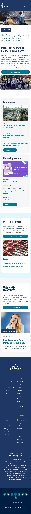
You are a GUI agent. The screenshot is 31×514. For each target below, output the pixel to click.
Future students (9, 379)
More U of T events (10, 204)
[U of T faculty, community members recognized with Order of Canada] (15, 248)
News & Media (20, 379)
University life (20, 407)
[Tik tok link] (22, 494)
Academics (19, 387)
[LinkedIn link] (19, 494)
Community (6, 259)
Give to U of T (20, 384)
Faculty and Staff (9, 387)
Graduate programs (19, 397)
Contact (6, 420)
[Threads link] (16, 497)
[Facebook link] (8, 494)
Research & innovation (19, 403)
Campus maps (20, 439)
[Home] (7, 5)
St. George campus (19, 424)
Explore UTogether (15, 72)
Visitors (7, 393)
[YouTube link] (15, 494)
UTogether (19, 412)
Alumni (7, 384)
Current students (9, 381)
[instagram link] (12, 494)
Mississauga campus (20, 430)
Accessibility (7, 426)
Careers (6, 423)
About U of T (20, 381)
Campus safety (20, 442)
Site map (6, 434)
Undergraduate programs (20, 392)
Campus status (22, 420)
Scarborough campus (20, 435)
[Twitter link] (4, 494)
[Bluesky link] (26, 494)
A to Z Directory (20, 415)
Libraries (19, 409)
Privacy (6, 429)
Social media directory (15, 502)
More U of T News (10, 150)
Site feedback (7, 431)
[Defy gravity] (15, 365)
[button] (24, 6)
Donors (7, 390)
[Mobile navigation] (28, 6)
